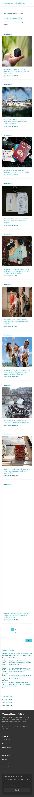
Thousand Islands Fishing (13, 3)
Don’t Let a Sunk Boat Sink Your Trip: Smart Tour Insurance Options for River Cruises (17, 471)
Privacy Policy (6, 767)
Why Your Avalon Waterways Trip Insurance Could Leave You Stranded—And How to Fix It (20, 662)
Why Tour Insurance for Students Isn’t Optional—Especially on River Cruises (16, 322)
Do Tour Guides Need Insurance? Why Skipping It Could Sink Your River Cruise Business (17, 615)
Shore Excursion (8, 34)
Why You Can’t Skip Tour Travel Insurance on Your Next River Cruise (16, 171)
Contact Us (5, 763)
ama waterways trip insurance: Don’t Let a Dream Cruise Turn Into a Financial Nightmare (20, 677)
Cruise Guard (6, 700)
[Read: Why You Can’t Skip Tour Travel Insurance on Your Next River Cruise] (17, 152)
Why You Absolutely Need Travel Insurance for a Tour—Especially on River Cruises (16, 71)
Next (17, 632)
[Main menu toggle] (30, 3)
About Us (4, 759)
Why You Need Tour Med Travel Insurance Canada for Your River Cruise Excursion (15, 122)
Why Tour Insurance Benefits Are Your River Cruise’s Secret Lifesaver (16, 422)
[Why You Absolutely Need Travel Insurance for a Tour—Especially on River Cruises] (5, 685)
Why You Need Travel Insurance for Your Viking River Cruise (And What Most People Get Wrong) (20, 669)
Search (4, 637)
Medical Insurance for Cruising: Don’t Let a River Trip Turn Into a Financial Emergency (20, 655)
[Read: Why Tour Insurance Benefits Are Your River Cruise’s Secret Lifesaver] (17, 402)
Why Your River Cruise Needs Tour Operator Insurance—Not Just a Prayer (16, 221)
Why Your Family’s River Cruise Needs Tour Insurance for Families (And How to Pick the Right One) (17, 372)
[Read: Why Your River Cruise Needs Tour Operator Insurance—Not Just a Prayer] (17, 200)
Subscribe (17, 790)
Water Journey (6, 705)
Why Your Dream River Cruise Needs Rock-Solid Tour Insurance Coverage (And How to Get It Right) (17, 271)
